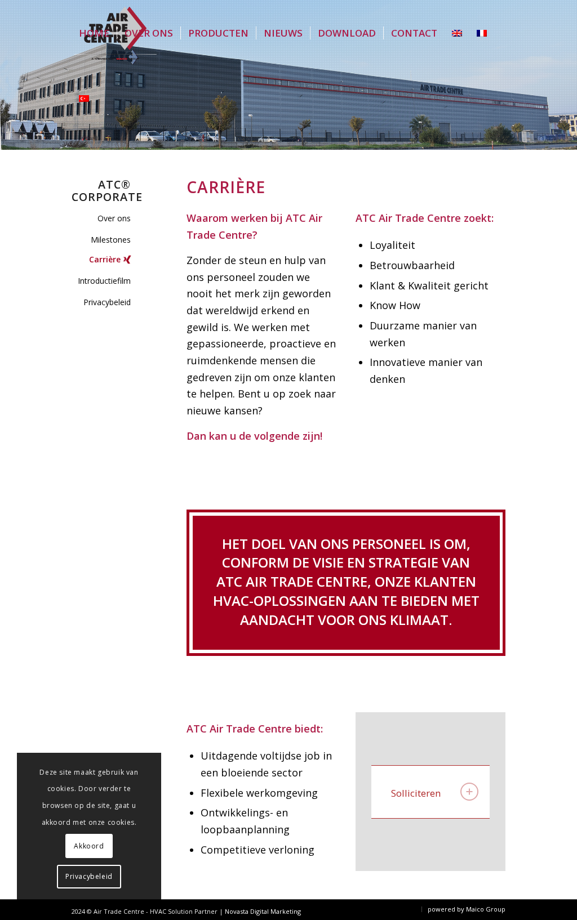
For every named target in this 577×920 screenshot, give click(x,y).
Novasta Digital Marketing (263, 911)
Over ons (114, 218)
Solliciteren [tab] (416, 793)
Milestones (111, 239)
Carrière (105, 259)
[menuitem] (94, 33)
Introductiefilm (104, 280)
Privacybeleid (107, 302)
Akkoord (89, 846)
